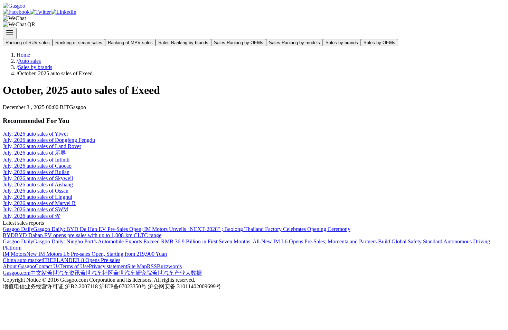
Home (23, 55)
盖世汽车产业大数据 (177, 273)
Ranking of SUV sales (28, 42)
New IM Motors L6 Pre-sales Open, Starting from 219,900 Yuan (96, 254)
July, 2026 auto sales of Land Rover (42, 146)
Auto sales (29, 61)
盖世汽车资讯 (63, 273)
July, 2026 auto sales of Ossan (35, 191)
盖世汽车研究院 (132, 273)
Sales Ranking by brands (183, 42)
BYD (9, 235)
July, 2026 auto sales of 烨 (31, 216)
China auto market (23, 260)
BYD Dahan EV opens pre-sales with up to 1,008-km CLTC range (88, 235)
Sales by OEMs (379, 42)
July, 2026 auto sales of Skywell (38, 178)
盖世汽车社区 (96, 273)
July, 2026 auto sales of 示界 (34, 153)
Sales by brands (342, 42)
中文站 (38, 273)
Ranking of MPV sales (130, 42)
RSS (152, 266)
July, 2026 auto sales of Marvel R (39, 203)
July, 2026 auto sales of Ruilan (36, 172)
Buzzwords (169, 266)
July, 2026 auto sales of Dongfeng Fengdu (49, 140)
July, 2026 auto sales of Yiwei (35, 134)
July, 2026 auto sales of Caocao (37, 166)
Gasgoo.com (16, 273)
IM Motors (14, 254)
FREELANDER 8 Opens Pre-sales (81, 260)
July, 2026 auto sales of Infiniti (36, 160)
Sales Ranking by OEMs (238, 42)
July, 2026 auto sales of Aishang (38, 184)
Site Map (137, 266)
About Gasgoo (19, 266)
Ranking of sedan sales (78, 42)
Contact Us (47, 266)
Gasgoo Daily (18, 229)
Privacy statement (108, 266)
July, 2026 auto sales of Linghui (37, 197)
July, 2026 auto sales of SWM (35, 209)
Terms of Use (74, 266)
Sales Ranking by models (294, 42)
